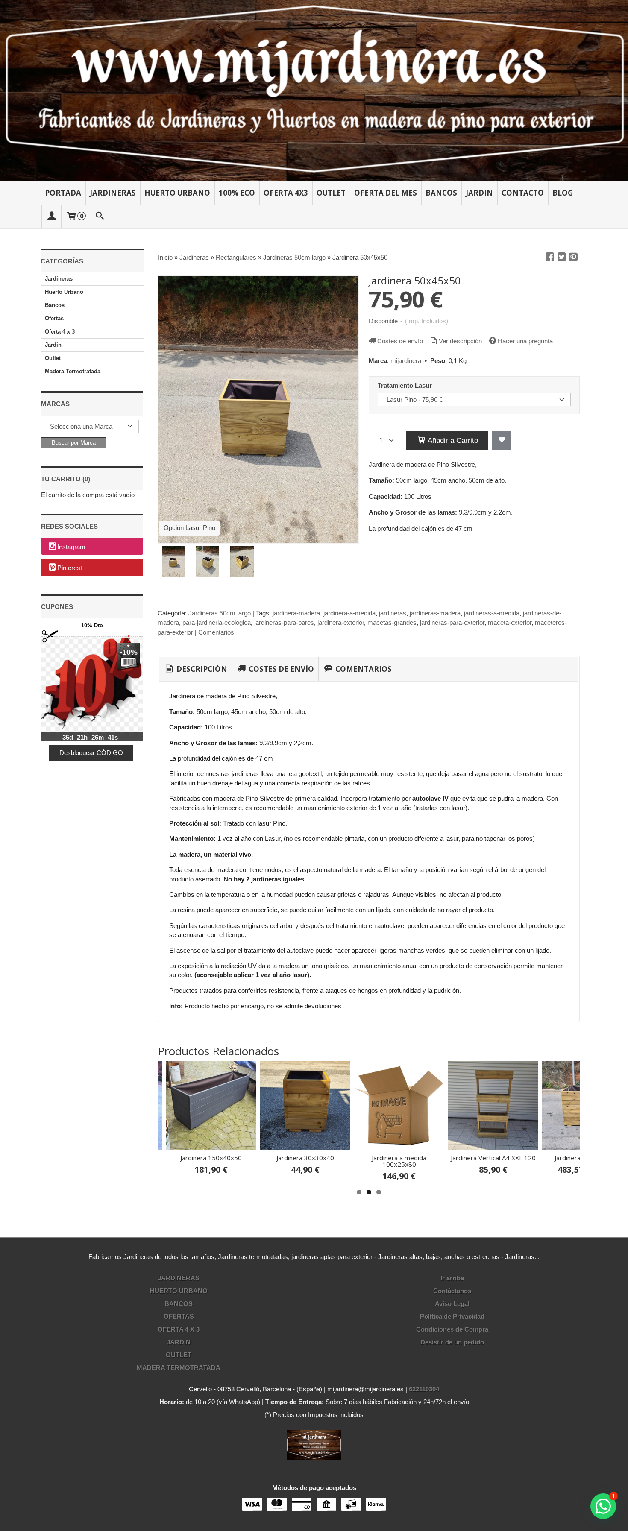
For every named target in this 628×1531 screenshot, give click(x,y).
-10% (129, 652)
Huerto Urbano (177, 193)
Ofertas (54, 318)
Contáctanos (452, 1290)
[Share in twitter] (562, 257)
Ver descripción (460, 341)
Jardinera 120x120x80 (370, 1157)
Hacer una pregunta (525, 341)
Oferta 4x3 (286, 193)
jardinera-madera (296, 613)
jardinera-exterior (340, 622)
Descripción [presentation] (201, 669)
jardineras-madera (435, 613)
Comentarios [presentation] (363, 669)
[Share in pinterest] (573, 257)
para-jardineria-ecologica (216, 622)
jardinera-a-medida (349, 613)
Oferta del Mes (385, 193)
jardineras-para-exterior (452, 622)
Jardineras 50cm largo (219, 613)
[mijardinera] (314, 90)
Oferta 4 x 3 (60, 331)
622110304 (424, 1389)
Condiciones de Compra (452, 1329)
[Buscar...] (100, 216)
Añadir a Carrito (452, 440)
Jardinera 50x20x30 (464, 1157)
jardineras (392, 613)
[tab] (195, 669)
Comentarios (216, 632)
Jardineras (113, 193)
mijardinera (405, 360)
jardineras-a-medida (491, 613)
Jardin (479, 193)
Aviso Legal (452, 1303)
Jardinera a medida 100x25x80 (183, 1160)
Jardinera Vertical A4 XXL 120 (276, 1157)
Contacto (523, 193)
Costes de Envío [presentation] (280, 669)
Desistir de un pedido (452, 1342)
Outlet (331, 193)
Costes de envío (400, 341)
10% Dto (92, 625)
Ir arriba (452, 1278)
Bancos (441, 193)
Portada (63, 193)
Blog (562, 193)
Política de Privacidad (452, 1316)
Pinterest (69, 568)
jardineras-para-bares (284, 622)
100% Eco (237, 193)
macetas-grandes (392, 622)
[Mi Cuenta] (51, 216)
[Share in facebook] (550, 257)
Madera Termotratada (72, 371)
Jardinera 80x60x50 (558, 1157)
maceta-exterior (509, 622)
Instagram (71, 546)
